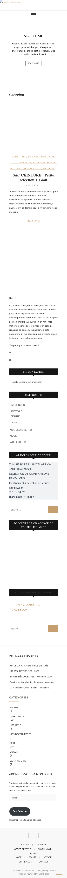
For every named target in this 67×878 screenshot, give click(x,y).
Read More (33, 63)
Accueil (25, 845)
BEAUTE (15, 416)
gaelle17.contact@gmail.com (27, 382)
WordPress (44, 874)
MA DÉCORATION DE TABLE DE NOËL (29, 666)
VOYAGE (15, 422)
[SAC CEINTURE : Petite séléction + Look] (33, 125)
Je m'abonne (20, 811)
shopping (49, 169)
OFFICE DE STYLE (22, 849)
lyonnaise (25, 163)
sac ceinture (18, 169)
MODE (15, 157)
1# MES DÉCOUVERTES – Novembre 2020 (31, 677)
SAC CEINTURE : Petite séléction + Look (33, 177)
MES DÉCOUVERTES (21, 429)
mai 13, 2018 (32, 185)
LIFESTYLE (16, 411)
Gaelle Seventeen (26, 870)
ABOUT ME (33, 35)
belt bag (33, 157)
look (14, 163)
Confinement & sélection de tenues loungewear (32, 682)
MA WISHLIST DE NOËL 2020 (24, 671)
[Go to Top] (59, 872)
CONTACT (43, 862)
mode (36, 163)
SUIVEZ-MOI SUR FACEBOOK (33, 592)
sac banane (48, 163)
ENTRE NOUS (17, 405)
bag (24, 157)
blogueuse (48, 157)
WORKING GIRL (18, 442)
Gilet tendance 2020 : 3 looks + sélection (29, 687)
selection (34, 169)
